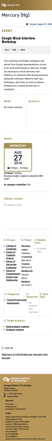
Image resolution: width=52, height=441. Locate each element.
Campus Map (12, 396)
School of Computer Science (11, 255)
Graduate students (15, 329)
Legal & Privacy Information (17, 421)
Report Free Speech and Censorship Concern (25, 439)
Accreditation (11, 436)
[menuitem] (26, 405)
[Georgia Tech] (16, 379)
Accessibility (11, 431)
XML (14, 50)
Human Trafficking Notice (17, 424)
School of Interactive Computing (11, 264)
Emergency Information (16, 409)
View (7, 50)
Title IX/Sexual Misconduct (17, 426)
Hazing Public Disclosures (17, 429)
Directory (10, 404)
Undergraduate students (17, 326)
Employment (11, 406)
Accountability (12, 434)
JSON (22, 50)
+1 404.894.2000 (14, 394)
